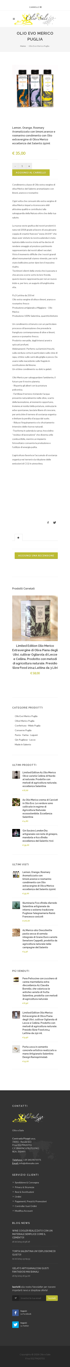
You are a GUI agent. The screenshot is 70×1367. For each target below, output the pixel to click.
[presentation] (18, 537)
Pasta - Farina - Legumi (26, 735)
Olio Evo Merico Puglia (26, 716)
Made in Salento (23, 744)
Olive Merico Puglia (24, 720)
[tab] (18, 537)
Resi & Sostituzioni (24, 1191)
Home (23, 46)
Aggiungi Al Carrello (31, 172)
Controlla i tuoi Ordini (26, 1206)
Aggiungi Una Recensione (36, 555)
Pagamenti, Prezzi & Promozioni (31, 1201)
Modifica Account (24, 1210)
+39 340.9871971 (32, 1159)
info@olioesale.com (29, 1163)
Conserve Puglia (23, 730)
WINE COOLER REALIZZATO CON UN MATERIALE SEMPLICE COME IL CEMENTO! (32, 1234)
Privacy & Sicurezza (24, 1187)
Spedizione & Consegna (27, 1182)
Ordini (18, 1196)
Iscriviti (52, 1298)
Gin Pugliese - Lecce (25, 739)
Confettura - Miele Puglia (27, 725)
